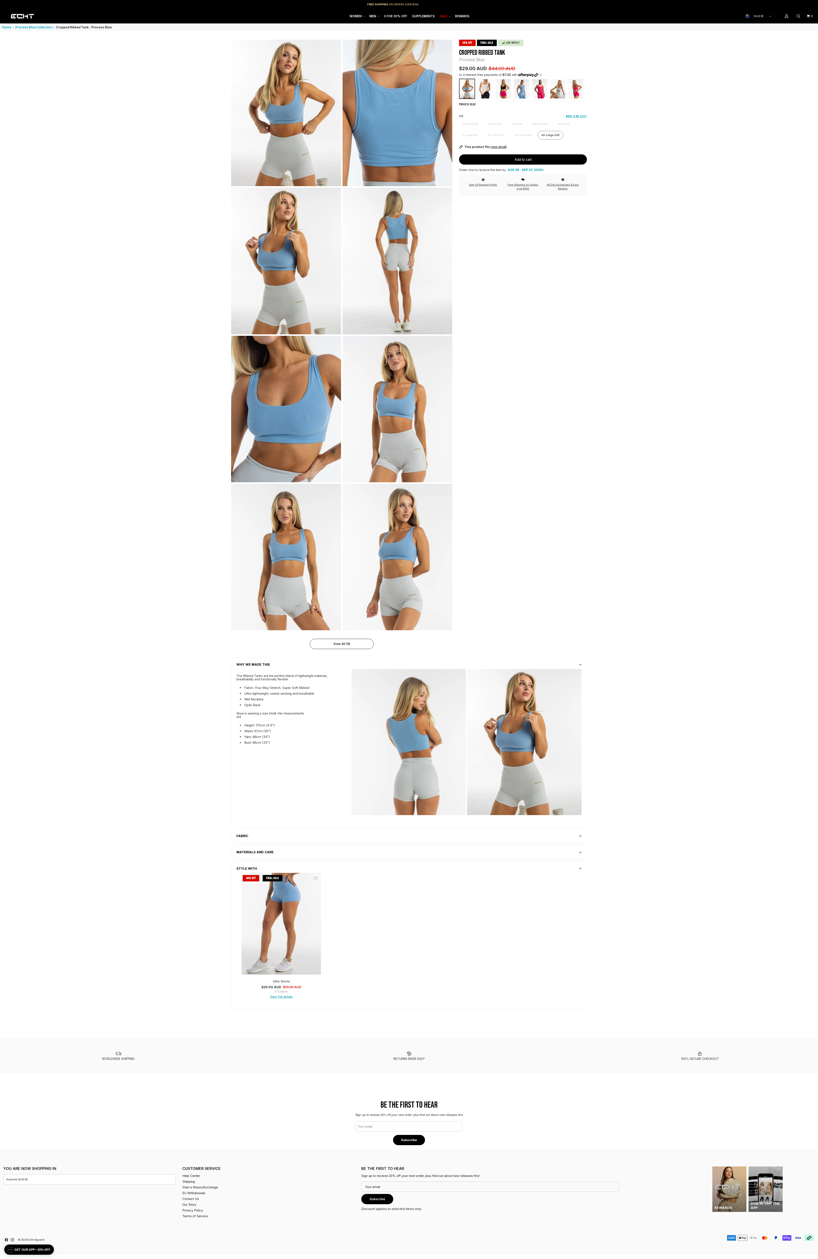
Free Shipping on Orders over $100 (523, 186)
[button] (357, 16)
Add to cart (523, 159)
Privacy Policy (192, 1210)
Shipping (778, 4)
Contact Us (190, 1199)
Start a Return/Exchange (200, 1187)
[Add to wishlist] (315, 878)
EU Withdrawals (193, 1193)
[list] (341, 335)
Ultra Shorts (281, 981)
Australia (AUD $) (17, 1179)
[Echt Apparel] (22, 16)
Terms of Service (195, 1216)
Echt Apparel (36, 1239)
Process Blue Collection (33, 27)
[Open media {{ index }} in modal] (286, 112)
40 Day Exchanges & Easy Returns (563, 186)
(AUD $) (758, 16)
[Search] (799, 16)
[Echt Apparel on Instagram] (12, 1240)
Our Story (189, 1204)
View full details (281, 996)
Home (6, 27)
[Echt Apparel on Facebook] (6, 1240)
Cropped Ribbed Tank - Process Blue (84, 27)
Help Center (800, 4)
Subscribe (409, 1140)
